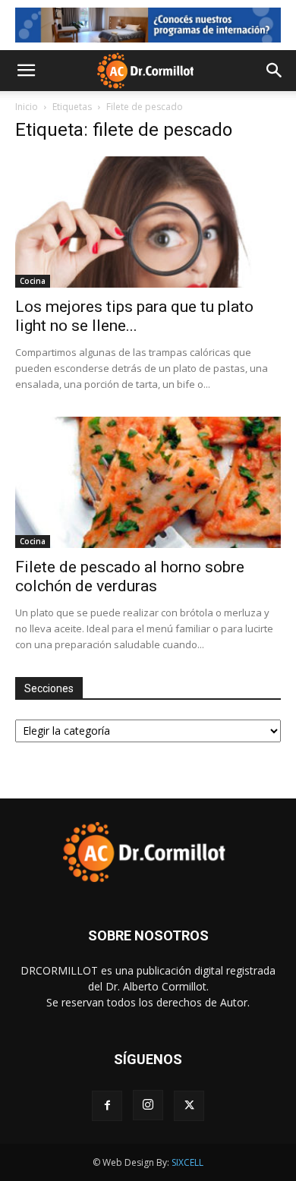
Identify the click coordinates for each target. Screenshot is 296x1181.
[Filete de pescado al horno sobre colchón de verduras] (148, 482)
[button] (26, 70)
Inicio (26, 106)
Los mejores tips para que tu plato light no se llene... (134, 316)
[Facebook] (107, 1106)
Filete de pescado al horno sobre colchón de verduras (129, 576)
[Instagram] (148, 1105)
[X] (189, 1106)
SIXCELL (187, 1162)
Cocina (33, 281)
